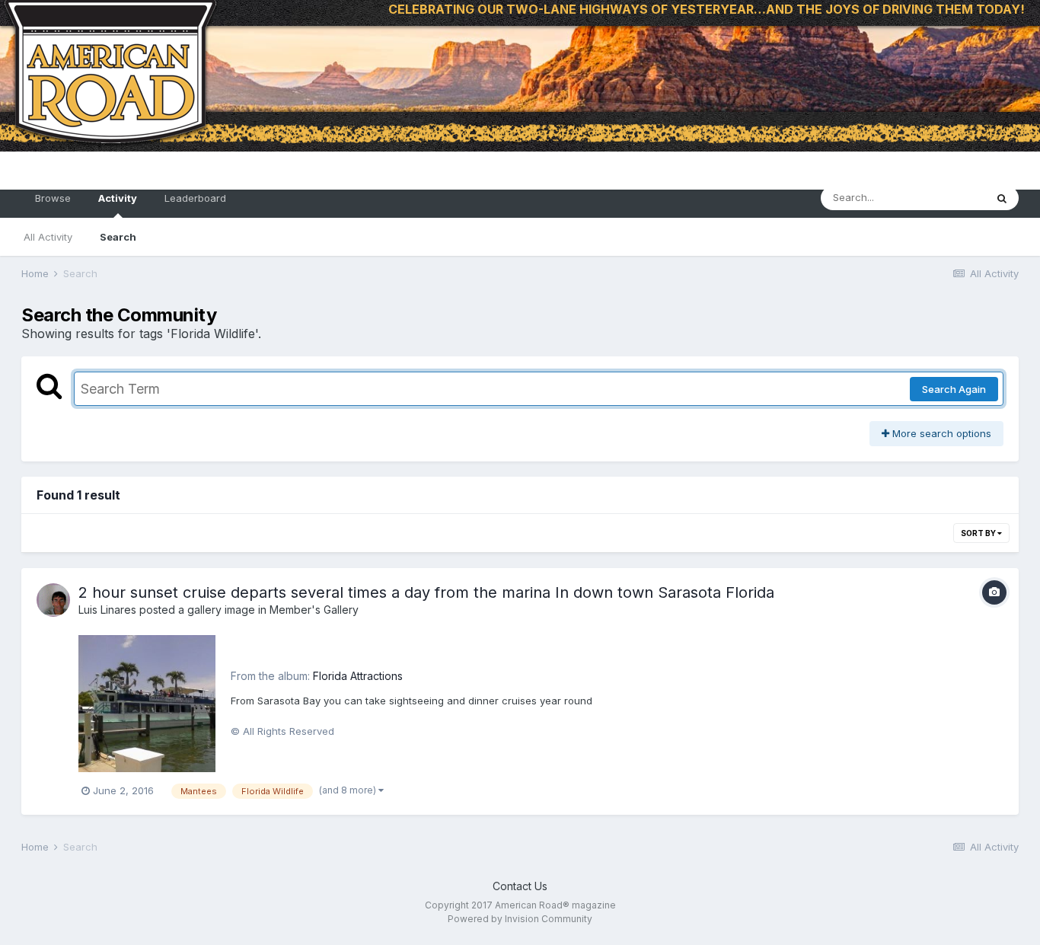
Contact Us (520, 886)
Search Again (954, 389)
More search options (940, 433)
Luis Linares (107, 609)
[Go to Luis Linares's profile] (53, 600)
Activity (117, 198)
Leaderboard (195, 198)
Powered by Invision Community (520, 918)
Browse (53, 198)
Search (118, 237)
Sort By (979, 533)
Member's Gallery (314, 609)
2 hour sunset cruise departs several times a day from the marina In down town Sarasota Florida (426, 592)
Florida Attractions (358, 675)
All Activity (48, 237)
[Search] (1002, 198)
